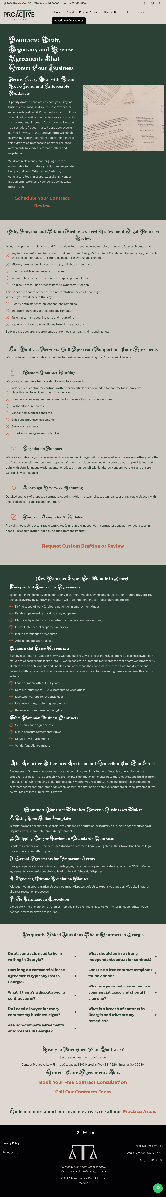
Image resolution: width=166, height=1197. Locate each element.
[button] (158, 1188)
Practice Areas (139, 1111)
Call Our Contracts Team (83, 1091)
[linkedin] (160, 3)
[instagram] (152, 3)
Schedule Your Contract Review (42, 201)
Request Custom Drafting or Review (83, 545)
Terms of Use (10, 1152)
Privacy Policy (11, 1143)
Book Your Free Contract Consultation (83, 1082)
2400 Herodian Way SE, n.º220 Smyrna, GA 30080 (32, 3)
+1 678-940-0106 (76, 3)
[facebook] (144, 3)
